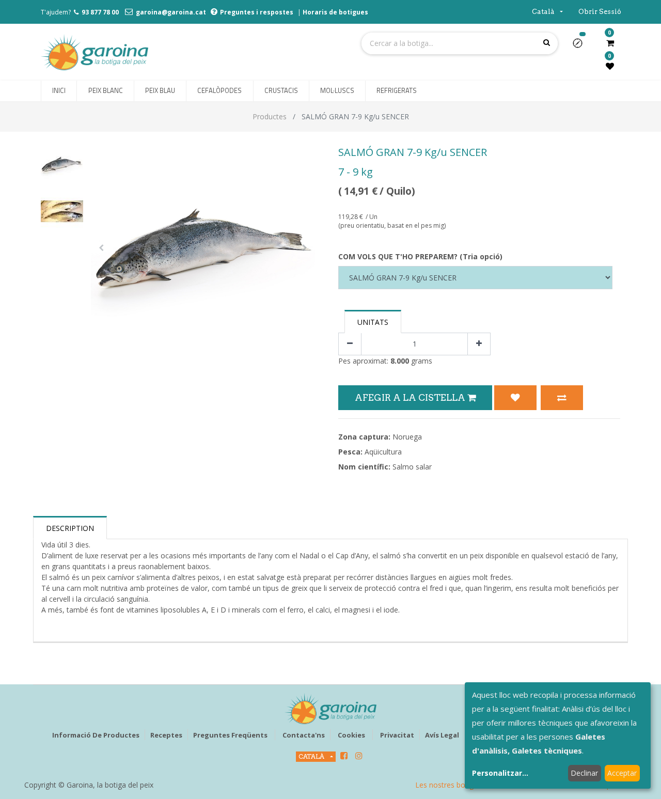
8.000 (399, 361)
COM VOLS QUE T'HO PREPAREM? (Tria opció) (420, 256)
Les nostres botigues (450, 785)
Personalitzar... (500, 773)
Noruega (407, 437)
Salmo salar (412, 467)
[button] (581, 46)
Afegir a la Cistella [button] (411, 397)
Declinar (584, 773)
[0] (610, 43)
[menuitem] (58, 91)
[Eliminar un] (349, 344)
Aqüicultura (383, 452)
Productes (270, 116)
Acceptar (622, 773)
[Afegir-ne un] (479, 344)
